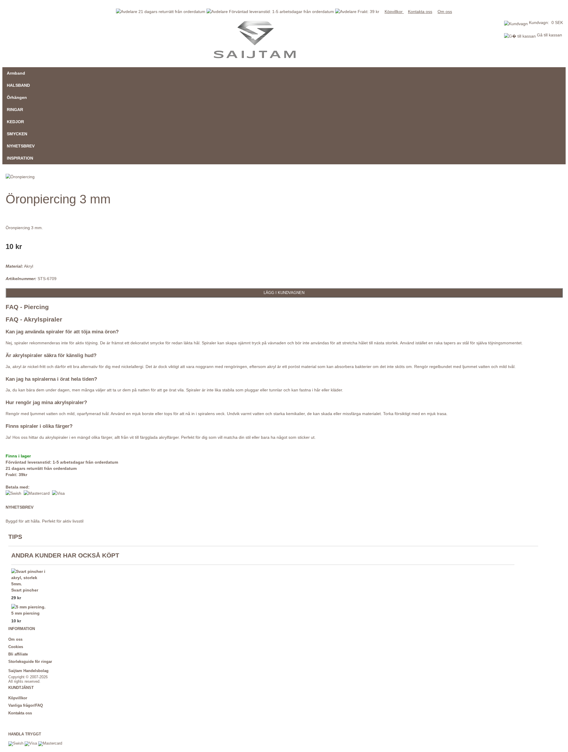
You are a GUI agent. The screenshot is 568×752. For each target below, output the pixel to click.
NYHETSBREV (21, 146)
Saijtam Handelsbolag (28, 671)
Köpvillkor (394, 11)
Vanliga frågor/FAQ (25, 705)
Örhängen (17, 97)
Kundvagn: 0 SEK (546, 22)
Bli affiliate (18, 654)
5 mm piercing (25, 613)
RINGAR (15, 109)
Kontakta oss (420, 11)
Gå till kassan (549, 35)
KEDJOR (15, 121)
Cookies (15, 647)
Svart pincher (24, 590)
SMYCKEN (17, 133)
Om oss (445, 11)
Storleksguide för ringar (30, 662)
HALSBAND (18, 85)
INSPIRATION (20, 158)
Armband (16, 73)
